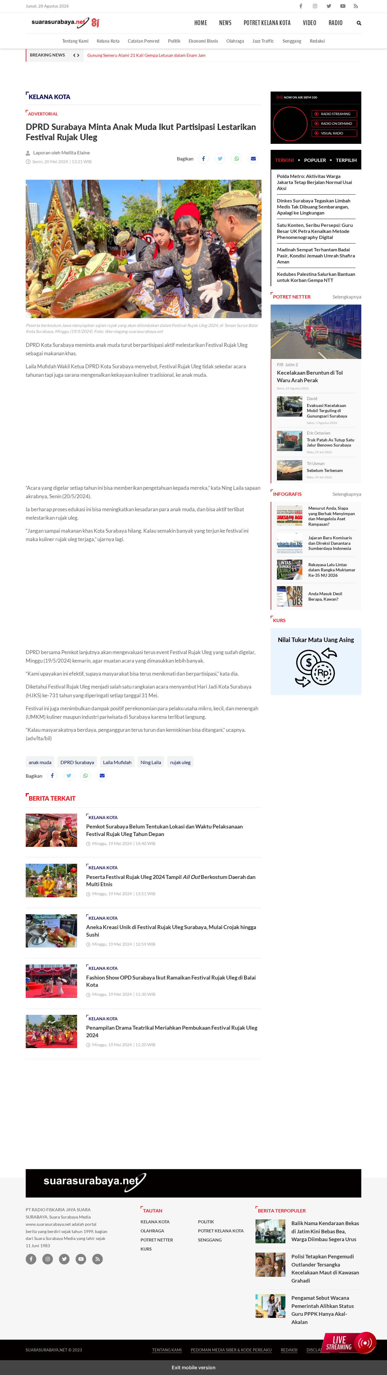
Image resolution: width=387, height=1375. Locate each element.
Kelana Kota (108, 41)
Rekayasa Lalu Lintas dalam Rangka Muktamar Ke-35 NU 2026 (332, 570)
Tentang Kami (75, 41)
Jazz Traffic (263, 41)
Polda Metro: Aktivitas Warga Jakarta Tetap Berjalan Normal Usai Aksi (314, 182)
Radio (336, 23)
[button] (359, 23)
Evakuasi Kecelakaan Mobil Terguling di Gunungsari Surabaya (327, 410)
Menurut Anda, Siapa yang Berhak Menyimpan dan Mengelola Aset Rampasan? (331, 516)
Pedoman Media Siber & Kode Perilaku (231, 1350)
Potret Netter (157, 1240)
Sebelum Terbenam (325, 470)
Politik (174, 41)
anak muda (40, 762)
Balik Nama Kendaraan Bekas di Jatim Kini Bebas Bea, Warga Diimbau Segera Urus (325, 1231)
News (225, 23)
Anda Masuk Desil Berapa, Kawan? (325, 596)
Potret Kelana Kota (267, 23)
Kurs (146, 1249)
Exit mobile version (194, 1367)
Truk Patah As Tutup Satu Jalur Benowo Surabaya (330, 442)
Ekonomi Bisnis (203, 41)
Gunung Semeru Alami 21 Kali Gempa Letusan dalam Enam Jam (146, 55)
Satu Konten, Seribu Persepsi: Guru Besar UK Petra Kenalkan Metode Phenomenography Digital (315, 231)
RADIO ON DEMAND (336, 123)
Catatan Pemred (143, 41)
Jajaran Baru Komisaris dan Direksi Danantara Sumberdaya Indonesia (330, 543)
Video (310, 23)
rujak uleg (180, 762)
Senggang (292, 41)
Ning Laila (151, 762)
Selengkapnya (347, 296)
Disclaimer (318, 1350)
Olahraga (235, 41)
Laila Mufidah (117, 762)
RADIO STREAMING (335, 114)
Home (200, 23)
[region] (74, 75)
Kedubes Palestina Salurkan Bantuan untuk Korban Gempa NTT (316, 277)
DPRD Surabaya (77, 762)
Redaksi (317, 41)
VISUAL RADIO (332, 133)
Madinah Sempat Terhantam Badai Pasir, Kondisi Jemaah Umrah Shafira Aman (316, 255)
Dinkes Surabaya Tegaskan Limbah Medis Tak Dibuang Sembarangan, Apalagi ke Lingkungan (313, 206)
